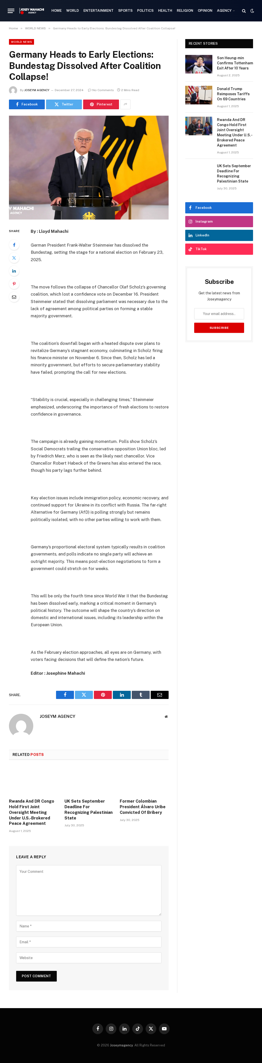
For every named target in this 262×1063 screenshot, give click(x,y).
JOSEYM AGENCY (36, 90)
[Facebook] (14, 245)
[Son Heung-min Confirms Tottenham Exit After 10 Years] (198, 64)
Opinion (205, 10)
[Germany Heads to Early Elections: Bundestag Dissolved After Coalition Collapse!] (89, 168)
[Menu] (11, 11)
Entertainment (98, 10)
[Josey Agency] (31, 10)
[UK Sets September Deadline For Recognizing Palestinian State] (88, 780)
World (72, 10)
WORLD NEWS (21, 41)
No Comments (103, 90)
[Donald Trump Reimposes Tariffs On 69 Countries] (198, 95)
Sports (125, 10)
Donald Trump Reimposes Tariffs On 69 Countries (233, 94)
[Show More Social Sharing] (125, 104)
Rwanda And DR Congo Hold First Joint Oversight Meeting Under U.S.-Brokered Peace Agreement (31, 812)
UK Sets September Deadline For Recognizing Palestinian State (88, 809)
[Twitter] (14, 258)
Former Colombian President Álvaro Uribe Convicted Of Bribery (143, 807)
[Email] (14, 297)
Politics (145, 10)
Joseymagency (121, 1045)
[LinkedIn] (14, 271)
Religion (185, 10)
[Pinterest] (14, 284)
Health (165, 10)
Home (56, 10)
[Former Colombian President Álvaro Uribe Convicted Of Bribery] (144, 780)
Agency (224, 10)
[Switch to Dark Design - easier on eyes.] (251, 11)
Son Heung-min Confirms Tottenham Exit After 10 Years (235, 63)
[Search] (244, 11)
